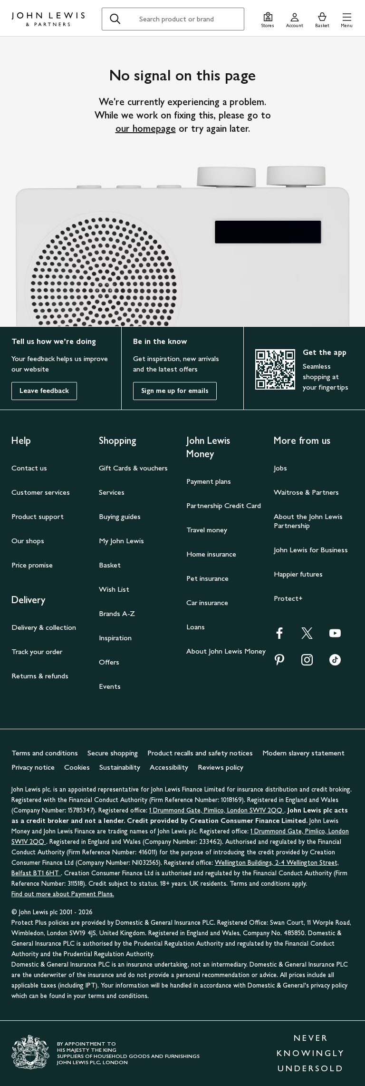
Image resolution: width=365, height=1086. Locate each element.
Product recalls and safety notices (200, 752)
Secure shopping (112, 752)
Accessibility (169, 767)
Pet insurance (207, 578)
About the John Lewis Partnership (308, 521)
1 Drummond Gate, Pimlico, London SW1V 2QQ (216, 810)
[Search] (115, 19)
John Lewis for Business (311, 549)
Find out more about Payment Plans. (62, 894)
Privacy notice (33, 767)
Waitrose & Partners (306, 492)
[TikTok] (335, 662)
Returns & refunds (39, 675)
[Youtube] (335, 636)
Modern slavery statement (303, 752)
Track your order (36, 651)
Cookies (77, 767)
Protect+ (288, 598)
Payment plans (208, 481)
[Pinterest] (279, 662)
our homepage (145, 128)
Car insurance (207, 602)
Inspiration (115, 637)
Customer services (40, 492)
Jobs (280, 467)
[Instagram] (307, 662)
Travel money (206, 529)
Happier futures (298, 573)
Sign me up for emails (175, 391)
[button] (347, 18)
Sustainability (119, 767)
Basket (110, 564)
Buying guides (120, 516)
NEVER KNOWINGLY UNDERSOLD (311, 1053)
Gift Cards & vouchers (133, 467)
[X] (307, 636)
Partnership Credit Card (223, 505)
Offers (109, 661)
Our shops (27, 540)
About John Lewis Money (226, 651)
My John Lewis (121, 540)
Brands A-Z (117, 613)
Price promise (32, 564)
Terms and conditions (44, 752)
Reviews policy (220, 767)
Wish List (114, 589)
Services (112, 492)
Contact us (29, 467)
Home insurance (211, 553)
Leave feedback (44, 391)
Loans (195, 626)
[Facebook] (279, 636)
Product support (37, 516)
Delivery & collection (43, 627)
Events (110, 686)
